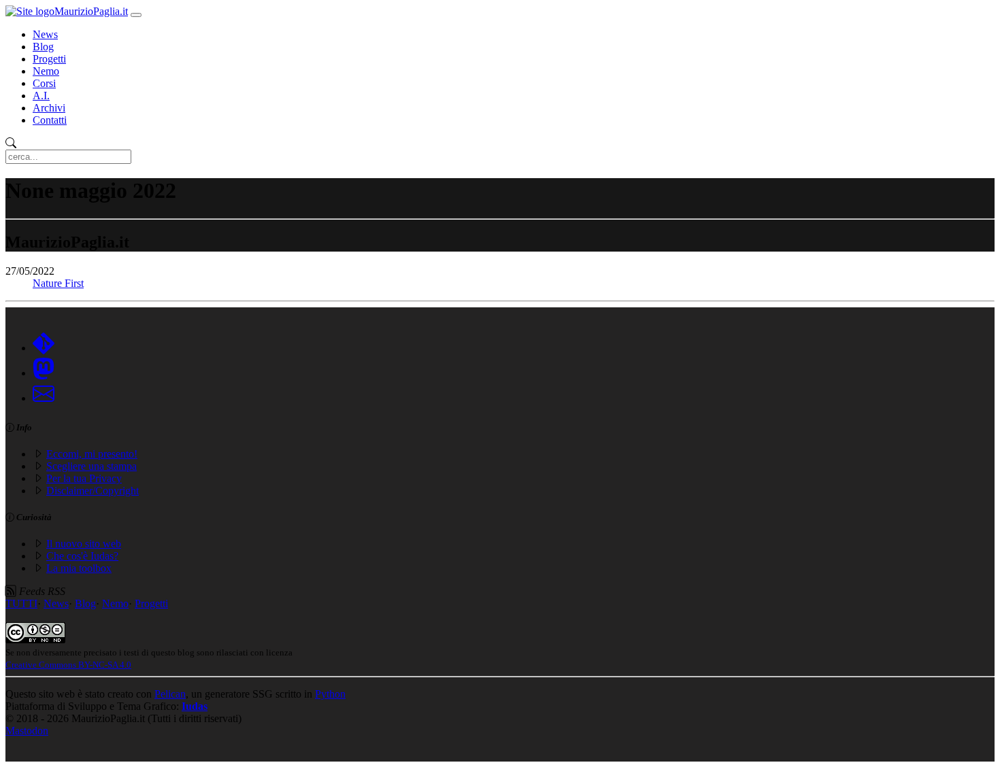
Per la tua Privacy (84, 478)
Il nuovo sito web (83, 543)
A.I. (41, 95)
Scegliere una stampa (91, 466)
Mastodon (26, 730)
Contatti (50, 120)
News (45, 34)
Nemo (46, 71)
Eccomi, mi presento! (91, 454)
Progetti (49, 59)
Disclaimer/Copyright (92, 490)
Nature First (58, 283)
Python (330, 694)
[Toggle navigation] (136, 15)
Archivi (49, 108)
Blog (43, 46)
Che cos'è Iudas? (82, 556)
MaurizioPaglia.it (91, 11)
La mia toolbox (79, 568)
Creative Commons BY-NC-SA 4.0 (68, 665)
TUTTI (21, 603)
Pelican (170, 694)
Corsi (44, 83)
